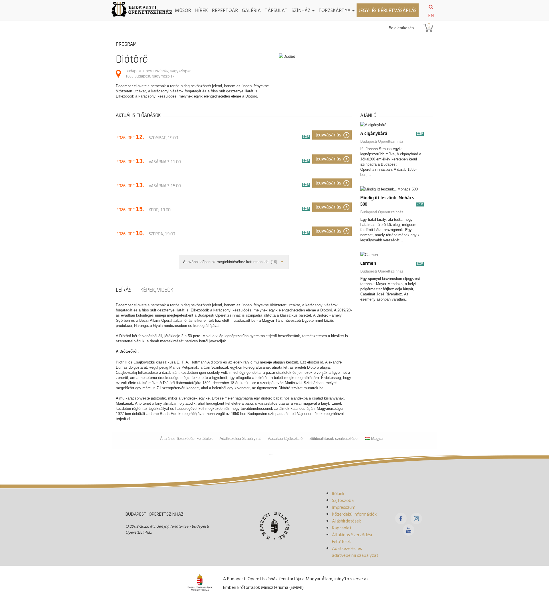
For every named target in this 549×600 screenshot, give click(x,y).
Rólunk (338, 493)
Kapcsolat (341, 527)
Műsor (183, 10)
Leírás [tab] (124, 290)
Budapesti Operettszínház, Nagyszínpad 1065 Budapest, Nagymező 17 (159, 73)
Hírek (201, 10)
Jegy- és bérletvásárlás (388, 10)
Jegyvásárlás (328, 135)
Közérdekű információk (354, 513)
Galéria (251, 10)
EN (431, 15)
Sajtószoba (343, 500)
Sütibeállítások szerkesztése (333, 438)
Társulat (276, 10)
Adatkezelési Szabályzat (240, 438)
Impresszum (343, 507)
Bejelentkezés (401, 27)
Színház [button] (302, 10)
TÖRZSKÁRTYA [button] (335, 10)
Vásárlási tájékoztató (285, 438)
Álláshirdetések (346, 520)
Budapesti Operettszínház (381, 141)
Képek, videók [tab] (156, 290)
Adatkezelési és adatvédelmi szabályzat (355, 552)
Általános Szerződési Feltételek (186, 438)
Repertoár (225, 10)
